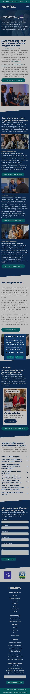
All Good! (19, 357)
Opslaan (10, 357)
